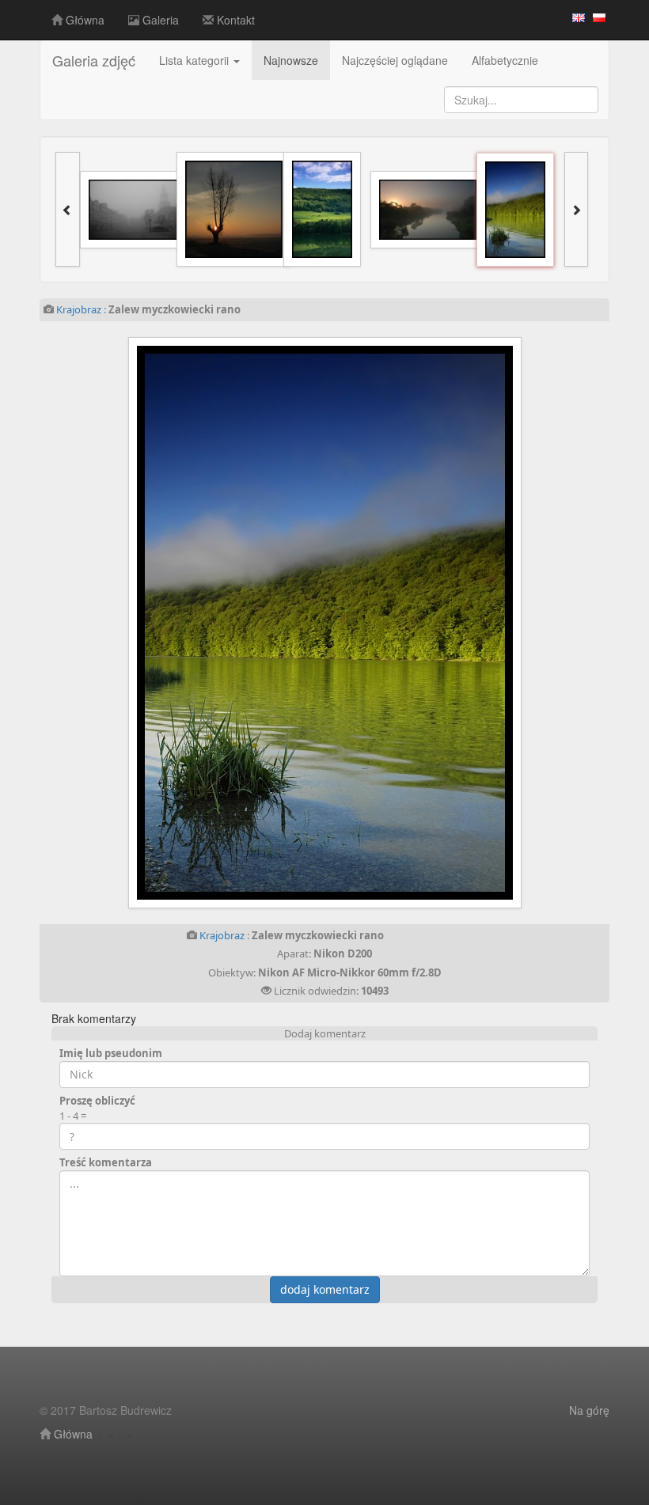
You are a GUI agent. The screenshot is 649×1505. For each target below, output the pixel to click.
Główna (83, 20)
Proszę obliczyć (97, 1101)
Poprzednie (168, 622)
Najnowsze (291, 60)
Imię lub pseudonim (110, 1053)
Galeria (159, 20)
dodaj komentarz (325, 1289)
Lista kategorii (195, 60)
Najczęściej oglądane (395, 60)
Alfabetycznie (505, 60)
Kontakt (234, 20)
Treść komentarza (105, 1162)
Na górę (589, 1410)
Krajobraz (78, 309)
